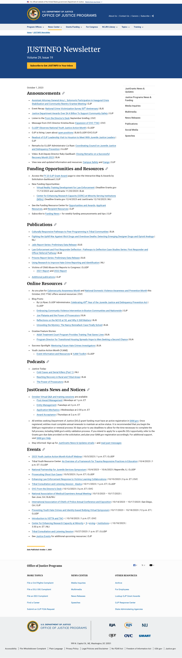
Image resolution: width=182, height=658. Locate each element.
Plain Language (56, 648)
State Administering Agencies (129, 609)
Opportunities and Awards (82, 205)
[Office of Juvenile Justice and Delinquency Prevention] (112, 638)
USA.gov (158, 648)
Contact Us (124, 16)
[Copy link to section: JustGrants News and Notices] (87, 389)
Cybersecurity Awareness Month (63, 290)
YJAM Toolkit (79, 353)
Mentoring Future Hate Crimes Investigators (73, 345)
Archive (118, 583)
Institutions (103, 523)
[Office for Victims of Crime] (128, 638)
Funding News (52, 213)
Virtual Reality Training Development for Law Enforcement (65, 187)
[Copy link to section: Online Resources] (64, 283)
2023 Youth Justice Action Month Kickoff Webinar (57, 456)
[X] (144, 567)
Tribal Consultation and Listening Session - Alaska (57, 484)
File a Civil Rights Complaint (40, 583)
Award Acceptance (46, 414)
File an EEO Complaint (37, 596)
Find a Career (33, 602)
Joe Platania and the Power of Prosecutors (58, 315)
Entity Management (46, 405)
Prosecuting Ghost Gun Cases (47, 474)
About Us (113, 16)
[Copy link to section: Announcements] (62, 93)
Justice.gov (170, 648)
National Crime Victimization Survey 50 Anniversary (71, 108)
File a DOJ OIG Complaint (39, 589)
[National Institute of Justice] (144, 627)
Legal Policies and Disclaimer (95, 648)
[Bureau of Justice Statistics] (128, 628)
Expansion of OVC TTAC (87, 123)
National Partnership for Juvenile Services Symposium (59, 469)
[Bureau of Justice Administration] (112, 627)
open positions (65, 132)
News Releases (78, 596)
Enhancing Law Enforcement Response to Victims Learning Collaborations (69, 479)
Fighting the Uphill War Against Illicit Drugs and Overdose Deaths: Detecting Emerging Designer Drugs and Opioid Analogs (93, 236)
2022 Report (60, 271)
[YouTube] (152, 567)
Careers (135, 16)
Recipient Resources (58, 209)
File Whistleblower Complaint (33, 648)
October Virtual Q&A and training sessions (53, 396)
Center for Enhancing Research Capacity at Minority (57, 523)
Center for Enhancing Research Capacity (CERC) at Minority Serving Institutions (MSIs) (76, 197)
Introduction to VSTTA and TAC (47, 518)
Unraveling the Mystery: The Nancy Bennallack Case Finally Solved (69, 325)
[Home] (69, 14)
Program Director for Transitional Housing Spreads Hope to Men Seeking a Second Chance (82, 339)
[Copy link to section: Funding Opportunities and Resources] (106, 168)
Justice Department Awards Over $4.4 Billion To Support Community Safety (70, 113)
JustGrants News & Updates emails (76, 443)
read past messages (111, 443)
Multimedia (76, 589)
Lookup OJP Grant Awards (127, 596)
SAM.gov (134, 420)
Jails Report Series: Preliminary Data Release (54, 244)
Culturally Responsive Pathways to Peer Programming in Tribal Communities (70, 231)
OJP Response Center (125, 602)
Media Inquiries (78, 583)
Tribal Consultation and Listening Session (52, 531)
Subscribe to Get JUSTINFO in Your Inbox (51, 65)
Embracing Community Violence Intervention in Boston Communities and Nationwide (79, 310)
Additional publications (43, 277)
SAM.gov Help (44, 438)
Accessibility (11, 648)
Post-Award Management (49, 400)
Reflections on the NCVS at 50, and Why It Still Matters (64, 320)
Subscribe (145, 16)
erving (92, 523)
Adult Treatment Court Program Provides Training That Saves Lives (70, 334)
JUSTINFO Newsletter (41, 32)
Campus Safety (90, 162)
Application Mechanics (48, 409)
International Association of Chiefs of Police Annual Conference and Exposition (71, 502)
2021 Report (43, 271)
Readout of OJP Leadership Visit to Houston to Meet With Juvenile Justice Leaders (73, 137)
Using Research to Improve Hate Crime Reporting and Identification (65, 262)
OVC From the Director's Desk (47, 488)
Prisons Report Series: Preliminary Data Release (56, 257)
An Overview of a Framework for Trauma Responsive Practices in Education (99, 461)
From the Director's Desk (57, 118)
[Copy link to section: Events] (43, 449)
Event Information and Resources (53, 353)
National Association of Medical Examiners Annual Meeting (61, 493)
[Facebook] (136, 567)
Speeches (75, 602)
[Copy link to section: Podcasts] (47, 361)
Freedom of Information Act (138, 648)
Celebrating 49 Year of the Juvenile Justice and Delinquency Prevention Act (109, 302)
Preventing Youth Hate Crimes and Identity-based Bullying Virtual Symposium (70, 510)
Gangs (106, 162)
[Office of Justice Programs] (33, 13)
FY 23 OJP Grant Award (55, 175)
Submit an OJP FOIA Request (40, 609)
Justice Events (43, 536)
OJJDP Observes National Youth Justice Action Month (59, 127)
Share (155, 18)
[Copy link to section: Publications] (54, 224)
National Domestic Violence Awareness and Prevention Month (116, 290)
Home (29, 32)
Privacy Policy (72, 648)
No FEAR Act (117, 648)
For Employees (122, 589)
